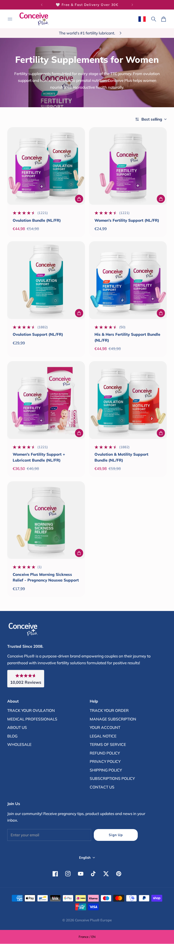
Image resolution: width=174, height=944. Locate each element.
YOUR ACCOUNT (105, 727)
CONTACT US (102, 787)
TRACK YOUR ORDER (109, 710)
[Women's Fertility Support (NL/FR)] (128, 166)
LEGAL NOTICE (103, 736)
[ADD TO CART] (79, 199)
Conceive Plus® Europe (93, 920)
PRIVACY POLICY (105, 761)
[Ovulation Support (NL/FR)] (46, 280)
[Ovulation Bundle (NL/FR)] (46, 166)
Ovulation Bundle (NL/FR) (37, 220)
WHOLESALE (19, 744)
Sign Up (116, 835)
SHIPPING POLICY (106, 770)
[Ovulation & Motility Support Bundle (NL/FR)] (128, 400)
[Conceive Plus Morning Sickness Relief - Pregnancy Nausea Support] (46, 520)
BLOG (12, 736)
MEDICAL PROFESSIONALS (32, 719)
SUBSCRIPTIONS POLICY (112, 778)
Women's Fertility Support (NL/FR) (126, 220)
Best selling (151, 119)
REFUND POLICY (105, 753)
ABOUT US (17, 727)
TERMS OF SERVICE (108, 744)
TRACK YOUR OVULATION (31, 710)
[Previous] (41, 5)
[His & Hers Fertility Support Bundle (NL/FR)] (128, 280)
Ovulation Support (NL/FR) (38, 334)
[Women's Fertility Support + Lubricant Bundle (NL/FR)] (46, 400)
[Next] (132, 5)
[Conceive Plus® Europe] (34, 19)
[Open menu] (10, 19)
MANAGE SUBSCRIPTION (113, 719)
